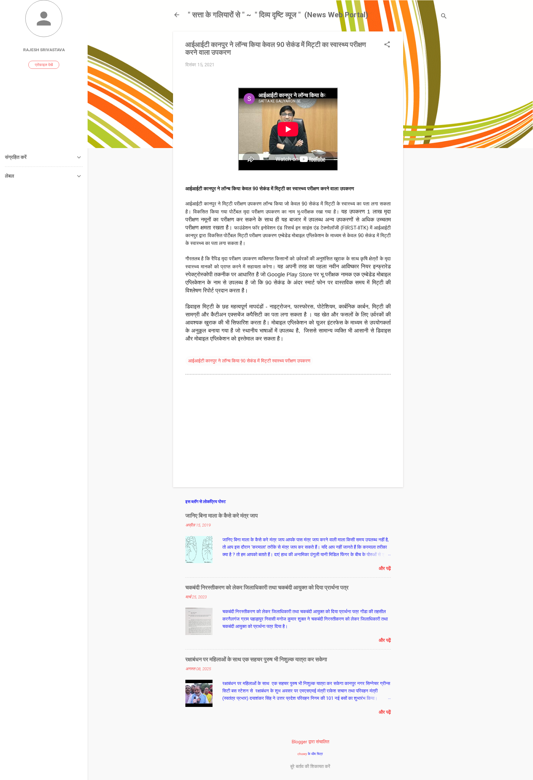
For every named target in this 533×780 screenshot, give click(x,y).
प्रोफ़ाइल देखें (44, 65)
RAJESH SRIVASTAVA (44, 49)
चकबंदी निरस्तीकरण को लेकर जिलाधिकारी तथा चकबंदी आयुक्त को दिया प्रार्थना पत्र (267, 587)
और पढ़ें (385, 568)
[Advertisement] (428, 124)
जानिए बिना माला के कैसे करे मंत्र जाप (221, 515)
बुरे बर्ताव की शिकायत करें (310, 766)
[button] (387, 45)
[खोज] (444, 16)
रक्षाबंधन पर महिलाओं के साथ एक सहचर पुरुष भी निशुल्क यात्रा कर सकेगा (256, 659)
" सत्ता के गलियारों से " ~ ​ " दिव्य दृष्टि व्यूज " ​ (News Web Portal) (278, 14)
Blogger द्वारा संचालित (310, 742)
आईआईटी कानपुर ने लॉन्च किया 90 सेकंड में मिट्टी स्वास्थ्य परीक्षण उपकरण (249, 361)
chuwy (302, 754)
